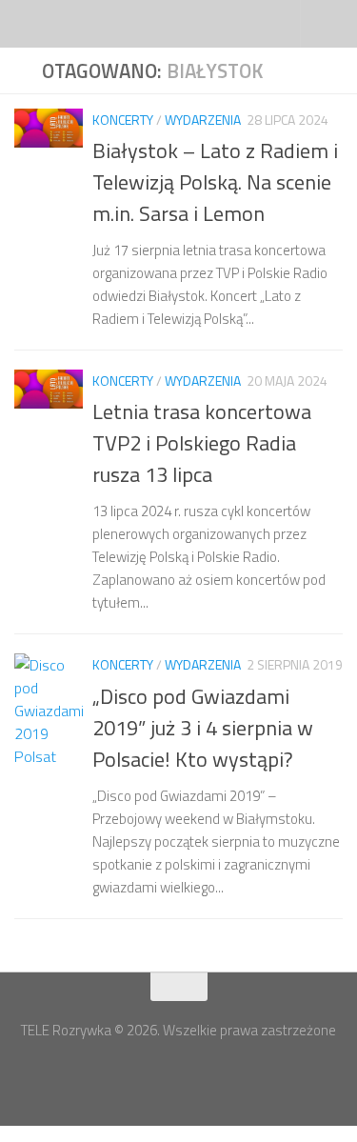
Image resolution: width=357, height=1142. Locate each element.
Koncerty (122, 120)
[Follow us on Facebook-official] (162, 1073)
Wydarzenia (203, 120)
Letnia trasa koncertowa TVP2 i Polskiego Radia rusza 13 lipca (201, 443)
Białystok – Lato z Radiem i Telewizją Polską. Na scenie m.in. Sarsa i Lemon (215, 182)
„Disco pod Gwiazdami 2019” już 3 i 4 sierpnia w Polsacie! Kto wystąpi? (202, 727)
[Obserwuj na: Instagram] (196, 1073)
